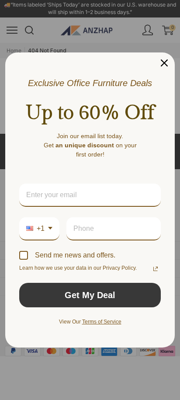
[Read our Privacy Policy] (155, 269)
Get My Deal (90, 295)
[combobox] (39, 228)
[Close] (164, 62)
